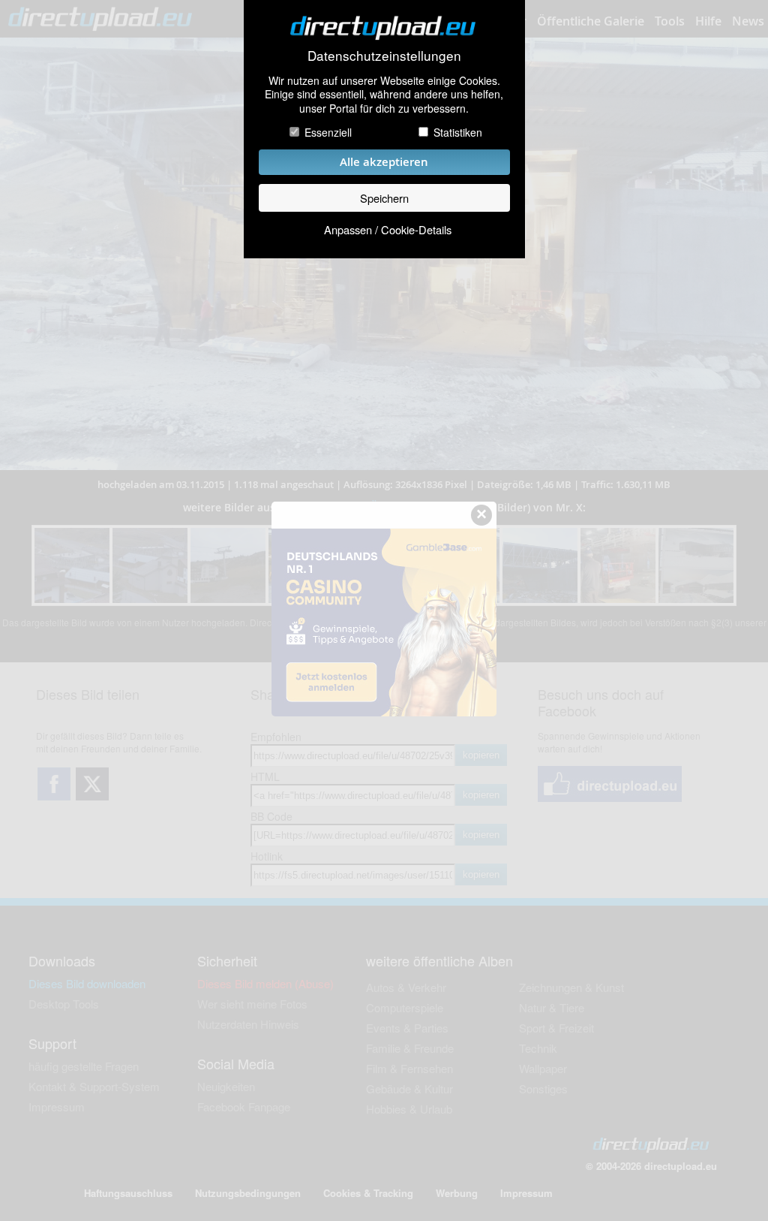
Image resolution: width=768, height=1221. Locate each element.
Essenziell (328, 132)
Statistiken (458, 132)
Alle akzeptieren (384, 162)
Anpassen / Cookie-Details (388, 229)
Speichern (384, 198)
